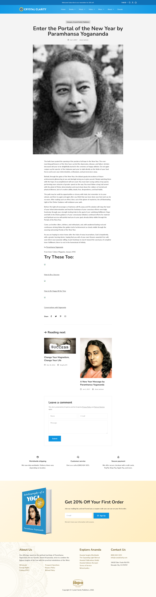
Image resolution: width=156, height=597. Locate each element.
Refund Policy (50, 570)
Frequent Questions (52, 565)
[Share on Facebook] (51, 316)
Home (63, 9)
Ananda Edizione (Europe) (89, 563)
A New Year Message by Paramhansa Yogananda (92, 383)
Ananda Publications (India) (89, 560)
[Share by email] (65, 316)
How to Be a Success (51, 275)
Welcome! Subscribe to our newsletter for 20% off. (78, 2)
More (100, 9)
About (110, 9)
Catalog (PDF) (24, 570)
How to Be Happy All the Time (55, 291)
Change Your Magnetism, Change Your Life (56, 359)
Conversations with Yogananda (55, 307)
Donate (120, 9)
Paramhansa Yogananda (54, 247)
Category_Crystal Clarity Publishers (78, 22)
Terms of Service (99, 407)
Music (81, 9)
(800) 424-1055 (116, 555)
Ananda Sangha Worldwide (89, 555)
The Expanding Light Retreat (90, 558)
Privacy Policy (86, 407)
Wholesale (23, 565)
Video (91, 9)
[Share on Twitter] (56, 316)
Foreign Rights (24, 568)
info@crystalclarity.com (119, 558)
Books (71, 9)
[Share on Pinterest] (60, 316)
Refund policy (84, 568)
